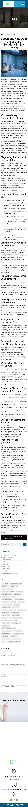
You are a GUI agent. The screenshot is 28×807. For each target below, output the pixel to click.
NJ (2, 620)
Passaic (15, 620)
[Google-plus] (17, 800)
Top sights (5, 571)
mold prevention (6, 615)
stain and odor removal (18, 633)
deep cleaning (17, 594)
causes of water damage (8, 591)
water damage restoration (13, 641)
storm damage (13, 636)
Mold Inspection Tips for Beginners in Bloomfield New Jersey (11, 654)
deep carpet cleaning (7, 594)
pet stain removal (6, 625)
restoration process (6, 633)
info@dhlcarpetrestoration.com (14, 776)
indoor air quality (21, 610)
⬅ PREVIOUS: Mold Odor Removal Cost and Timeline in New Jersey (12, 537)
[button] (23, 4)
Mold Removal (6, 568)
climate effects (19, 591)
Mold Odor (5, 564)
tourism (3, 641)
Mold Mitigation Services (9, 562)
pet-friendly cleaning (16, 623)
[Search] (24, 544)
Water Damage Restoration (10, 573)
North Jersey (8, 620)
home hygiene (17, 604)
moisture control (15, 612)
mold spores (5, 617)
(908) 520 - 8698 (14, 779)
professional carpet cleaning (8, 628)
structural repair (5, 638)
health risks (13, 602)
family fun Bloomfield (19, 599)
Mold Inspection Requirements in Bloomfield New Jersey (13, 675)
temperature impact (16, 638)
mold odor (13, 98)
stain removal (5, 636)
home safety (12, 610)
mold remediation (16, 615)
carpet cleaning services (7, 589)
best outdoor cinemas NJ (16, 583)
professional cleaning (7, 631)
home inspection (6, 607)
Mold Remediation (7, 566)
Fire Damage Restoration (9, 557)
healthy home (21, 602)
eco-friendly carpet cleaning (8, 596)
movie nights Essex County (16, 617)
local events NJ (5, 612)
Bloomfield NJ (5, 586)
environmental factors (7, 599)
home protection (15, 607)
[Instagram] (14, 800)
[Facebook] (11, 800)
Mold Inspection (7, 559)
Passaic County (5, 623)
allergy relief (5, 583)
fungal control (5, 602)
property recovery (18, 631)
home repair (5, 610)
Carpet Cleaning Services (9, 555)
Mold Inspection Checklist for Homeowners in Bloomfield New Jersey (13, 685)
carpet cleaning (14, 586)
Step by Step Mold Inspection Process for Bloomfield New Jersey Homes (13, 665)
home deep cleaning (6, 604)
